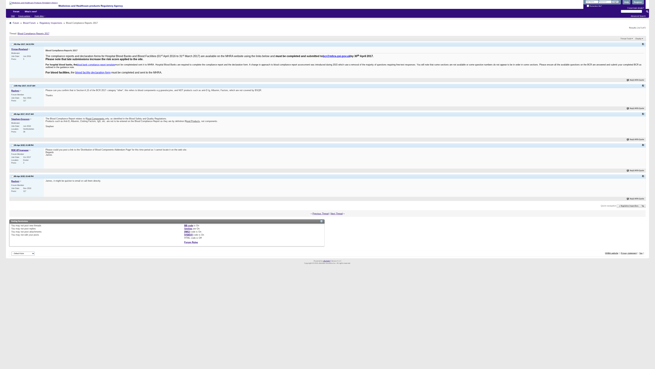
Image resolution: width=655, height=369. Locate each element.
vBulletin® (327, 261)
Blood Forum (29, 23)
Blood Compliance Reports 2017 (33, 33)
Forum (16, 11)
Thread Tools (625, 39)
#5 (643, 176)
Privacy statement (629, 253)
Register (638, 2)
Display (638, 39)
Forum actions (24, 16)
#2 (643, 86)
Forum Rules (191, 242)
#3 (643, 114)
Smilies (188, 228)
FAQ (13, 16)
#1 (643, 44)
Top (643, 206)
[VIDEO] (188, 235)
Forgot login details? (635, 8)
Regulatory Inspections (51, 23)
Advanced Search (638, 16)
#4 (643, 145)
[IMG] (187, 231)
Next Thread (337, 213)
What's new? (31, 11)
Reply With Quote (637, 80)
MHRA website (611, 253)
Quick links (39, 16)
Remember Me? (595, 6)
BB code (188, 225)
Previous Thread (320, 213)
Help (626, 2)
